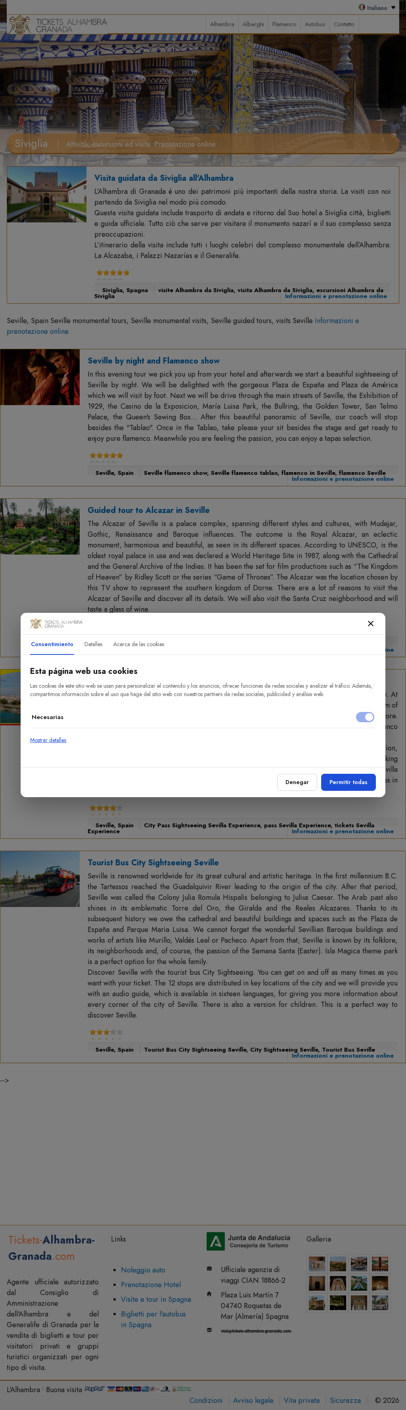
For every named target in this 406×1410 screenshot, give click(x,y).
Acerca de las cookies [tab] (138, 644)
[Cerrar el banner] (371, 623)
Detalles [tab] (93, 644)
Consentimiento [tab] (52, 644)
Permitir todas (348, 782)
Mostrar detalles (48, 740)
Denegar (297, 782)
